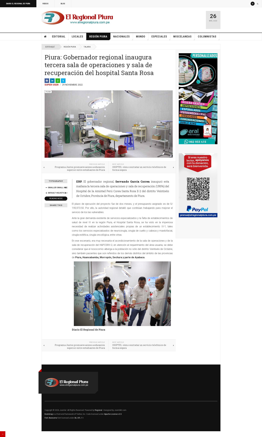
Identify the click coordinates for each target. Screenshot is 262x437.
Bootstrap (49, 414)
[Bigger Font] (65, 187)
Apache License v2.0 (113, 414)
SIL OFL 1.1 (79, 418)
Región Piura (98, 36)
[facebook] (47, 80)
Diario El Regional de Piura (18, 4)
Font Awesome (51, 418)
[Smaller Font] (46, 187)
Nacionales (121, 36)
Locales (77, 36)
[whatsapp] (57, 80)
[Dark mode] (258, 4)
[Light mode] (253, 4)
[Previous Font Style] (46, 193)
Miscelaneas (182, 36)
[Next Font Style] (65, 193)
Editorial (59, 36)
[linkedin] (52, 80)
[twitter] (63, 80)
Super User (52, 84)
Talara (87, 47)
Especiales (159, 36)
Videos (45, 4)
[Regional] (77, 18)
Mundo (140, 36)
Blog (63, 4)
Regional (98, 410)
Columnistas (207, 36)
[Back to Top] (2, 434)
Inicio (45, 36)
